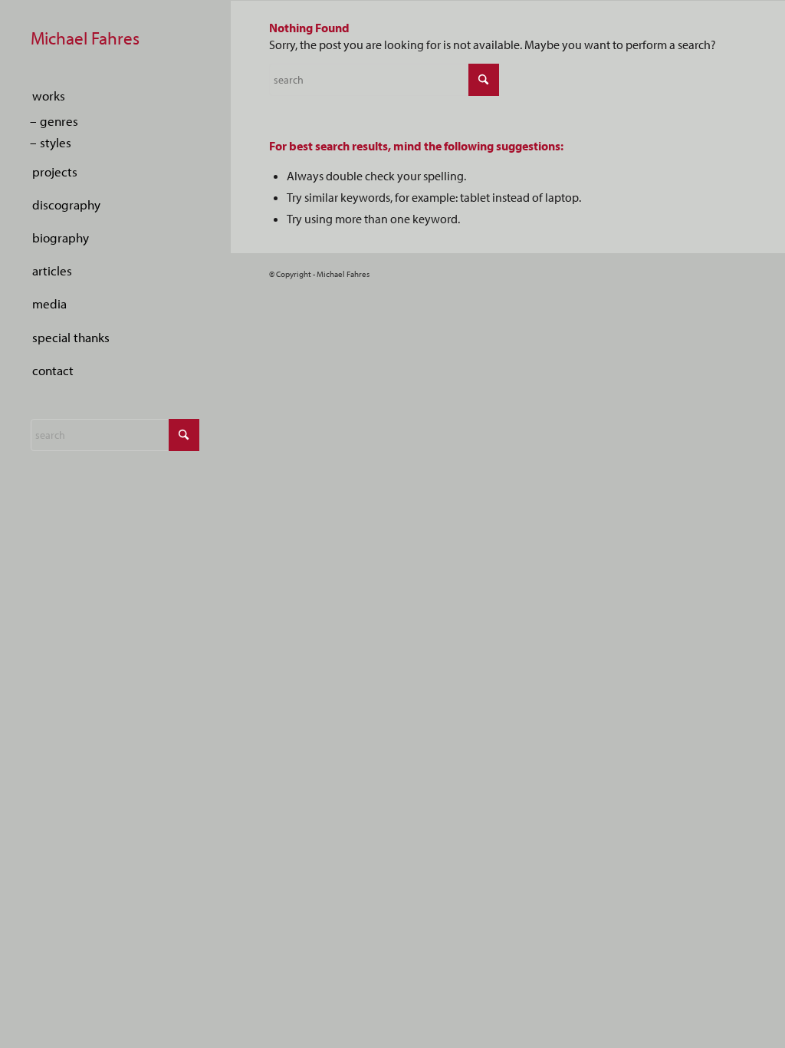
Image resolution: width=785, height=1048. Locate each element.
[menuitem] (115, 96)
